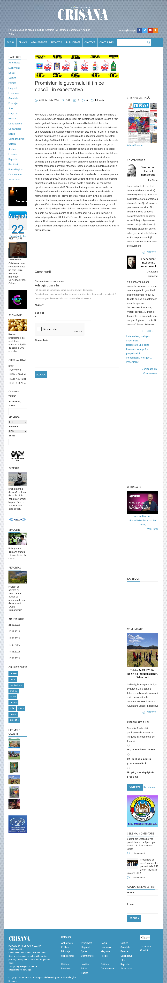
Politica (12, 82)
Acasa (11, 42)
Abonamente (39, 42)
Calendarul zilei (16, 138)
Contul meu (106, 42)
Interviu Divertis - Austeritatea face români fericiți (142, 520)
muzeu (13, 714)
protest (13, 673)
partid (12, 679)
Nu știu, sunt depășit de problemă (140, 774)
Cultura (12, 77)
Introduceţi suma (14, 403)
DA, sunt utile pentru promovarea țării (139, 761)
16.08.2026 (14, 658)
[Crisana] (83, 14)
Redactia (56, 42)
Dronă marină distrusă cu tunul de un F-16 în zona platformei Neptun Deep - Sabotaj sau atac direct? (17, 498)
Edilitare (12, 154)
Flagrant (12, 88)
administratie (16, 685)
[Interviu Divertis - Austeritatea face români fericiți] (142, 502)
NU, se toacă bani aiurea (141, 749)
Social (11, 72)
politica (13, 702)
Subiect (39, 315)
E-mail (130, 904)
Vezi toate (152, 529)
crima (21, 708)
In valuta (13, 426)
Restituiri (13, 164)
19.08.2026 (14, 638)
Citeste (151, 252)
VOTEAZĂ (134, 787)
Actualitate (14, 62)
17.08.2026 (14, 651)
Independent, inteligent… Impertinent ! (148, 262)
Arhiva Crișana (135, 145)
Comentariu (40, 340)
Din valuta (14, 416)
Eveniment (14, 67)
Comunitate (14, 128)
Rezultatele (149, 787)
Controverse (15, 123)
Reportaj (12, 159)
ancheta (13, 691)
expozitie (14, 720)
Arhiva (23, 42)
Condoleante (15, 174)
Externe (12, 118)
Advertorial (14, 179)
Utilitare (12, 143)
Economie (13, 93)
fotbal (13, 696)
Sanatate (13, 98)
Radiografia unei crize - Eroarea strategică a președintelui (138, 349)
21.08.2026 (14, 624)
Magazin (12, 113)
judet (12, 708)
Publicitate (73, 42)
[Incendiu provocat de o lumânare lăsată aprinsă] (14, 792)
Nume (39, 305)
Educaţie (13, 103)
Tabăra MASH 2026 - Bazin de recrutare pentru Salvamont (142, 674)
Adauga (134, 918)
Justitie (12, 149)
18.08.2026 (14, 645)
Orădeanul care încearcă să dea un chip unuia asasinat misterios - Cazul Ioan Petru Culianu (17, 273)
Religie (11, 133)
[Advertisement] (147, 430)
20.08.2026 (14, 631)
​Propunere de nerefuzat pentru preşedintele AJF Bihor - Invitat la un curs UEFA (142, 866)
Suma (11, 435)
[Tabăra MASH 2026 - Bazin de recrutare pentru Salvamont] (14, 779)
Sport (11, 108)
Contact (89, 42)
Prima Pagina (15, 169)
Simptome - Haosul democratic (148, 171)
